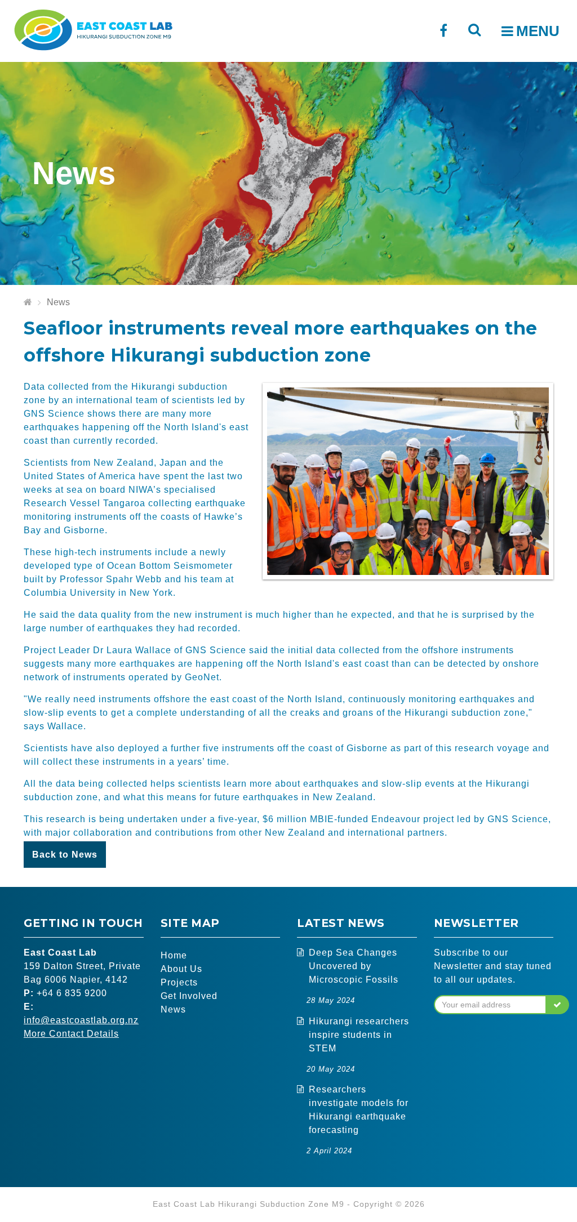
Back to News (64, 854)
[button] (557, 1004)
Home (174, 955)
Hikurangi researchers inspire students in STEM (359, 1034)
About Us (181, 969)
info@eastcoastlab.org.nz (81, 1020)
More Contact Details (71, 1033)
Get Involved (189, 996)
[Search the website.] (474, 29)
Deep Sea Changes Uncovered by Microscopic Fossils (353, 966)
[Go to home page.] (28, 302)
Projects (179, 982)
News (58, 302)
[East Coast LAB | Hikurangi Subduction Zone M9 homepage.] (92, 29)
